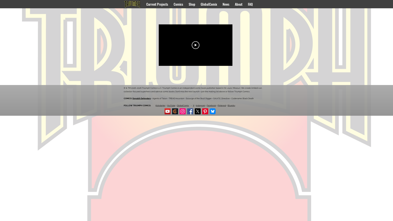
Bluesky (231, 105)
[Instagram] (183, 111)
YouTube (171, 105)
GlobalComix (183, 105)
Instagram (200, 105)
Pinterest (222, 105)
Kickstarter (160, 105)
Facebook (211, 105)
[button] (157, 4)
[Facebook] (190, 111)
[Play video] (195, 45)
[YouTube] (168, 111)
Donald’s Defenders (141, 98)
